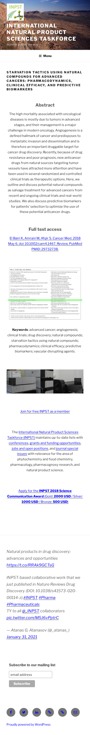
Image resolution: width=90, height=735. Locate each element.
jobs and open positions (30, 448)
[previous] (12, 381)
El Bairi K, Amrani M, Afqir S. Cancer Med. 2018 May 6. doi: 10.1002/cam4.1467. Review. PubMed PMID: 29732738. (45, 243)
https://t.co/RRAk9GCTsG (30, 565)
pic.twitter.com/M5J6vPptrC (33, 617)
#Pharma (47, 597)
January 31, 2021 (22, 637)
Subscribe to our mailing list (32, 665)
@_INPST (30, 611)
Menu (47, 56)
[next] (77, 381)
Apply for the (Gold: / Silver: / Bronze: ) (45, 496)
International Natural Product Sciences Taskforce (41, 32)
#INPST (30, 597)
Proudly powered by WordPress (28, 724)
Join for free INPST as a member (45, 411)
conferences (18, 443)
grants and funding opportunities (55, 443)
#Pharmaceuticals (23, 604)
